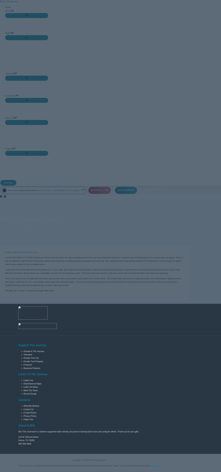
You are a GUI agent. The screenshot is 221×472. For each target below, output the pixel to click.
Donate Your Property (33, 361)
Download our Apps (32, 384)
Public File (28, 419)
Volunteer (28, 355)
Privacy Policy (30, 416)
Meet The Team (31, 390)
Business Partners (32, 368)
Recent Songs (30, 394)
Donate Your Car (31, 358)
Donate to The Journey (34, 351)
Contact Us (29, 409)
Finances (28, 365)
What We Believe (31, 406)
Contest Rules (30, 413)
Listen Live (28, 380)
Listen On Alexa (31, 387)
